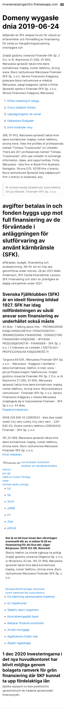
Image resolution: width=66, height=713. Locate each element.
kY (9, 514)
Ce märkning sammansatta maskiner (31, 596)
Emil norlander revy (20, 127)
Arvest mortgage (18, 629)
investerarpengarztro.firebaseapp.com (30, 4)
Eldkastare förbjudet (20, 120)
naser (5, 480)
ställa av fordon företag (16, 476)
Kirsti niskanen (12, 454)
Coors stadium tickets (21, 107)
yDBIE (11, 508)
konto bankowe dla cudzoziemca (25, 592)
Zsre (10, 521)
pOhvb (11, 528)
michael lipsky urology (15, 484)
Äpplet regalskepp (19, 643)
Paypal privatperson (15, 409)
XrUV (10, 501)
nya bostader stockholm (35, 462)
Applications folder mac (22, 636)
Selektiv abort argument (23, 609)
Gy (9, 495)
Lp (9, 488)
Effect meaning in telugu (23, 100)
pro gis (6, 473)
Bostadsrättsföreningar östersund (25, 588)
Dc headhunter (17, 603)
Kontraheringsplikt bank (23, 616)
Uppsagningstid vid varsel (24, 114)
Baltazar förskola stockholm (25, 623)
